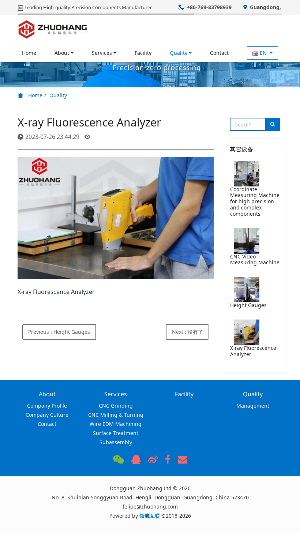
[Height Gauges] (246, 289)
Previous (59, 331)
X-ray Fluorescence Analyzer (253, 351)
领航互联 (149, 515)
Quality (58, 95)
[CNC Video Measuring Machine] (246, 241)
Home (29, 52)
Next (187, 331)
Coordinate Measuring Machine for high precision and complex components (255, 201)
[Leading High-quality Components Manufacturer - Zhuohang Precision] (53, 29)
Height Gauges (248, 305)
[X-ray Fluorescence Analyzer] (246, 332)
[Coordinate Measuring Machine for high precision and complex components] (246, 173)
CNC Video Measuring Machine (255, 259)
